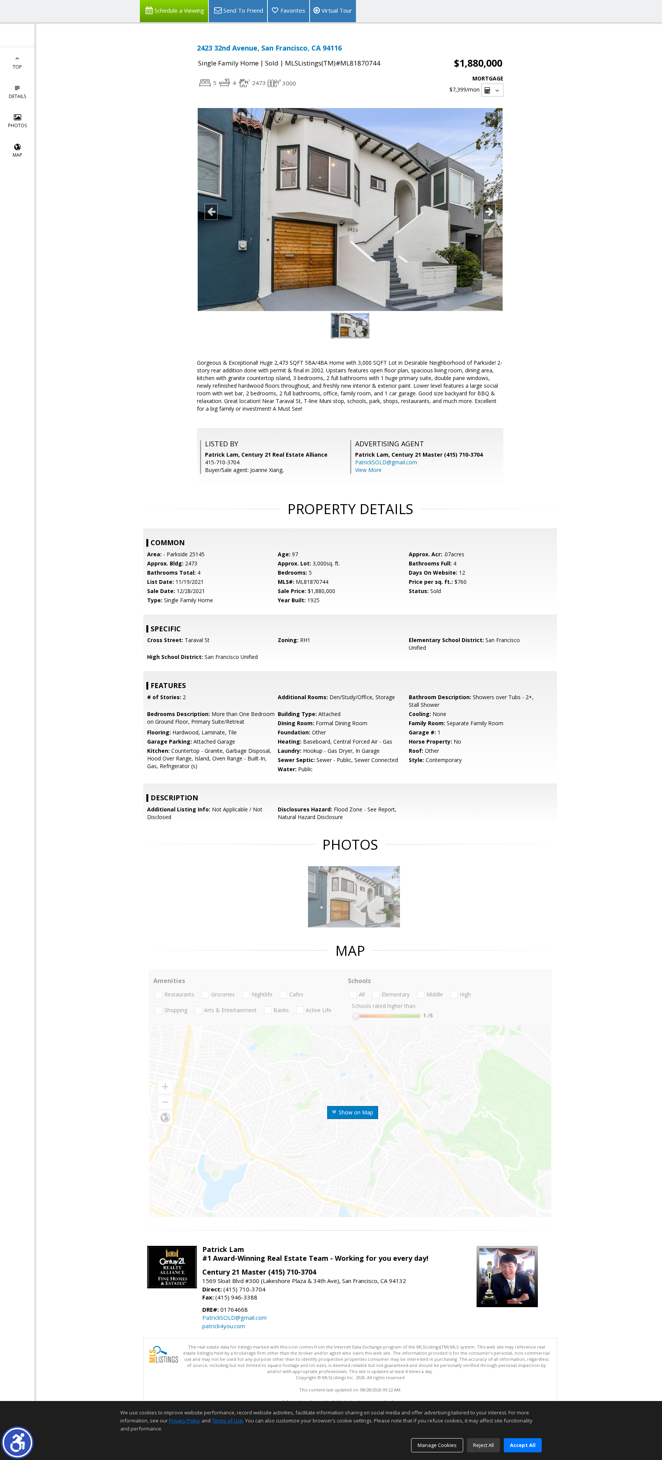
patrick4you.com (223, 1326)
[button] (17, 1442)
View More (368, 470)
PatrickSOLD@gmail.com (386, 462)
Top (17, 67)
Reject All (483, 1445)
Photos (17, 125)
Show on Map (355, 1112)
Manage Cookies (437, 1445)
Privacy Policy (184, 1420)
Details (17, 96)
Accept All (523, 1445)
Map (17, 155)
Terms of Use (227, 1420)
